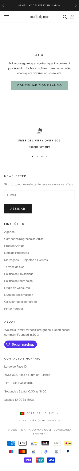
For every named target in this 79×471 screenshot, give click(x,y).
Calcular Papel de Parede (20, 302)
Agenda (9, 232)
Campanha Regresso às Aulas (23, 239)
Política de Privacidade (18, 274)
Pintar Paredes (14, 309)
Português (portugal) (37, 420)
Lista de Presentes (16, 253)
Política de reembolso (18, 281)
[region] (39, 138)
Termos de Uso (14, 267)
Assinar (17, 208)
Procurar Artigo (14, 246)
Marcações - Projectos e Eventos (26, 260)
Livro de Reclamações (18, 295)
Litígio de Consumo (17, 288)
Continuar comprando (39, 85)
